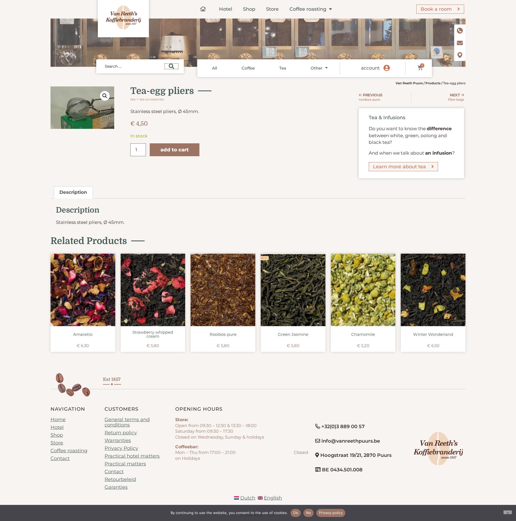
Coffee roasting (307, 9)
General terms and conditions (127, 422)
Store (272, 9)
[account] (387, 68)
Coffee (248, 68)
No (308, 513)
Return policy (121, 432)
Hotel (225, 9)
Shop (249, 9)
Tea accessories (151, 99)
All (214, 68)
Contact (60, 458)
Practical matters (125, 464)
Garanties (116, 487)
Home (58, 419)
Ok (295, 513)
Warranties (118, 440)
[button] (105, 96)
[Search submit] (171, 66)
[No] (507, 512)
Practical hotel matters (132, 456)
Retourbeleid (120, 479)
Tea (282, 68)
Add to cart (174, 150)
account (370, 68)
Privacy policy (331, 513)
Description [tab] (73, 192)
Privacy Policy (121, 448)
